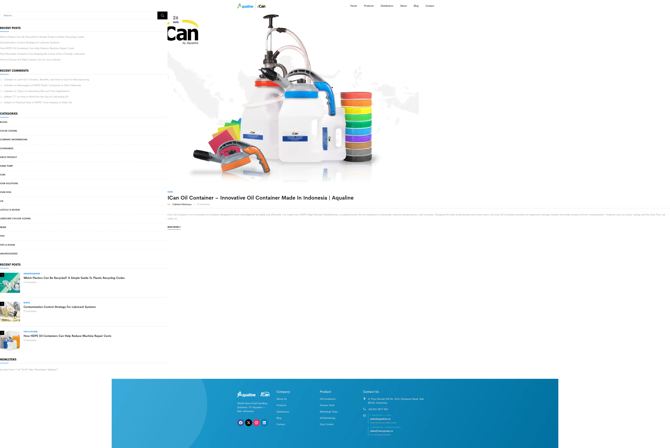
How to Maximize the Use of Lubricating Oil (44, 96)
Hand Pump (6, 166)
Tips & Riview (7, 245)
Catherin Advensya (181, 204)
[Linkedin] (264, 422)
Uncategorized (9, 253)
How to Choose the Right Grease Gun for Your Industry (30, 59)
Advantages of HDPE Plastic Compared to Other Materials (49, 85)
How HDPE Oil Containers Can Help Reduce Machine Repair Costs (37, 48)
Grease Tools (327, 405)
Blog (416, 5)
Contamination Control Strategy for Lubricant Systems (29, 42)
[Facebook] (240, 422)
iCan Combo (327, 424)
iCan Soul (6, 192)
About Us (282, 399)
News (3, 227)
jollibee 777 (10, 96)
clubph (7, 102)
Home (353, 5)
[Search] (162, 15)
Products (369, 5)
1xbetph (8, 79)
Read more (173, 227)
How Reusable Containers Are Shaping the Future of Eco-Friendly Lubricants (42, 53)
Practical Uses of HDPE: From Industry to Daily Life (44, 102)
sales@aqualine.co (380, 419)
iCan (2, 174)
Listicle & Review (10, 209)
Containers (6, 148)
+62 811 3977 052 (378, 409)
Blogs (3, 122)
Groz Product (8, 157)
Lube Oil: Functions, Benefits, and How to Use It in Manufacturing (53, 79)
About (403, 5)
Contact (430, 5)
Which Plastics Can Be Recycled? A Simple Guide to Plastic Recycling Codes (42, 36)
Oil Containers (328, 399)
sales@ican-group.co (381, 431)
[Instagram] (256, 422)
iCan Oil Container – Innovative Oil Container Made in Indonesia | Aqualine (261, 197)
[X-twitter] (248, 422)
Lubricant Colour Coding (15, 218)
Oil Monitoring (327, 418)
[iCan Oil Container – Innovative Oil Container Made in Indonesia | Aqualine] (293, 13)
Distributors (387, 5)
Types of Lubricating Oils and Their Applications (43, 91)
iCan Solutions (9, 183)
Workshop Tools (328, 411)
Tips (2, 236)
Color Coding (8, 130)
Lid (1, 201)
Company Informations (13, 139)
